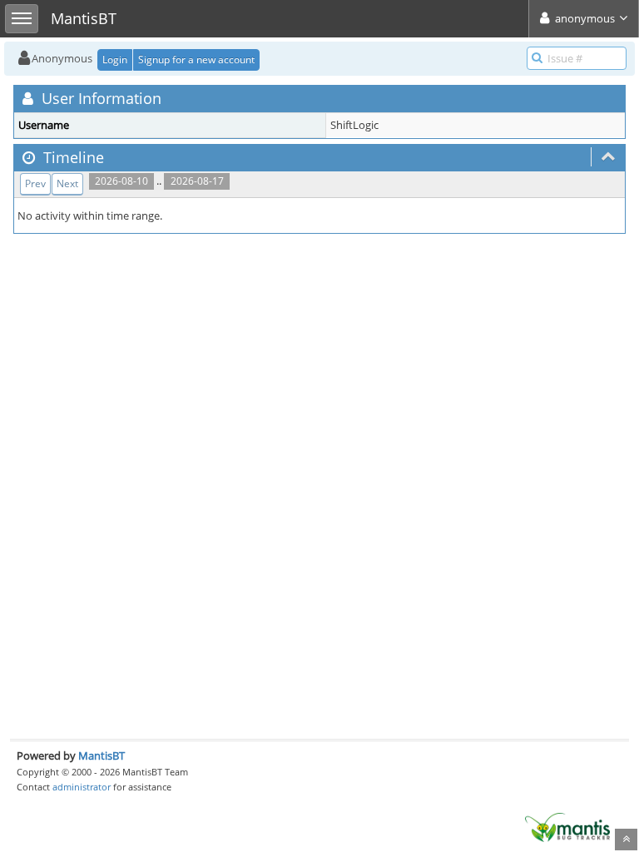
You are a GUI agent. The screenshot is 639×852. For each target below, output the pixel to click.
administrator (81, 786)
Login (114, 59)
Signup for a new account (196, 59)
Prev (35, 183)
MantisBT (101, 755)
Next (67, 183)
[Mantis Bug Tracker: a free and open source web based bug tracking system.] (567, 826)
